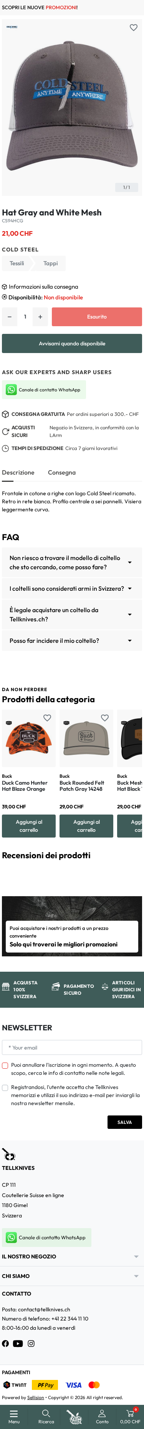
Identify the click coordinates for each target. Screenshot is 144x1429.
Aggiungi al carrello (29, 825)
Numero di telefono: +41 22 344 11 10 (45, 1318)
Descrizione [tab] (18, 472)
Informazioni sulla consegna (43, 286)
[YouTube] (18, 1343)
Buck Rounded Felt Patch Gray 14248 (82, 786)
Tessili (17, 263)
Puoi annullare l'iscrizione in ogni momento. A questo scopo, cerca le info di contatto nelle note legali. (73, 1068)
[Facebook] (5, 1343)
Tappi (50, 263)
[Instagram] (31, 1343)
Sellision (35, 1397)
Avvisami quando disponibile (72, 343)
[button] (46, 1417)
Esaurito (97, 316)
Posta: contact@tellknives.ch (36, 1309)
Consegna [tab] (62, 472)
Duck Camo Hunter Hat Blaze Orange (25, 786)
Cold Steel (20, 249)
